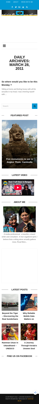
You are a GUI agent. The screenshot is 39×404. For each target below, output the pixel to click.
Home (8, 2)
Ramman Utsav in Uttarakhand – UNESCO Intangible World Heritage (10, 348)
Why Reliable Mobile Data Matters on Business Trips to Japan (29, 319)
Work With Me (27, 2)
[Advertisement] (19, 29)
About (16, 2)
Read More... (22, 242)
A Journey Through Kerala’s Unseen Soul (29, 346)
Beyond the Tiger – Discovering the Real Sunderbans (10, 316)
